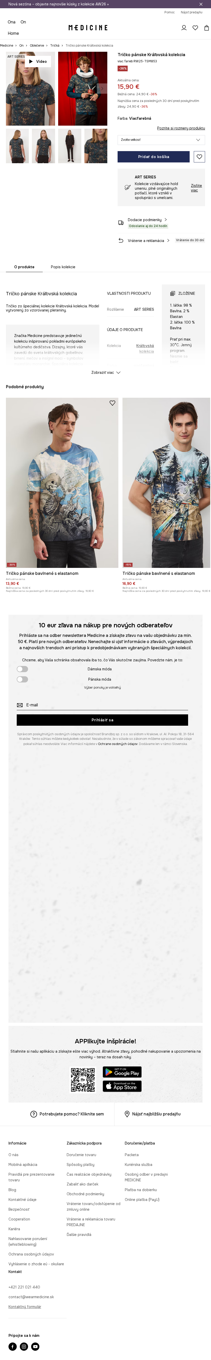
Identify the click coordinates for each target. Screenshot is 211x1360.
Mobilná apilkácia (22, 1281)
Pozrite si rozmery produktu (181, 111)
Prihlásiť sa (102, 829)
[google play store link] (122, 1182)
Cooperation (19, 1330)
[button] (161, 123)
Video (41, 44)
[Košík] (201, 15)
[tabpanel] (105, 308)
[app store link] (122, 1196)
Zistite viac (196, 171)
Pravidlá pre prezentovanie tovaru (37, 1291)
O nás (13, 1272)
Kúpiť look (92, 101)
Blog (12, 1301)
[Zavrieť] (201, 4)
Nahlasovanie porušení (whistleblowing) (42, 1350)
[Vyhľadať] (168, 15)
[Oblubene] (191, 15)
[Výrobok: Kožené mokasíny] (172, 405)
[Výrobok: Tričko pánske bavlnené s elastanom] (62, 593)
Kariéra (14, 1340)
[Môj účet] (180, 15)
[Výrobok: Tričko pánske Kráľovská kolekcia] (99, 405)
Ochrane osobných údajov (117, 854)
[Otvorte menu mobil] (15, 15)
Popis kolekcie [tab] (63, 250)
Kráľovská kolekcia (145, 331)
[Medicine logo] (88, 15)
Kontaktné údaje (22, 1311)
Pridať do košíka (153, 139)
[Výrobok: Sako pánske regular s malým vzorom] (135, 405)
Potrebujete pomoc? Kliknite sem (72, 1223)
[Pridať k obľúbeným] (199, 139)
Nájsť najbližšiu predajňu (156, 1223)
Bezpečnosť (18, 1321)
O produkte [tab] (24, 250)
